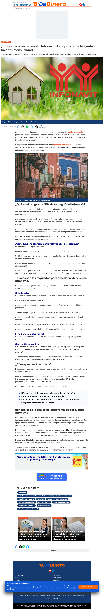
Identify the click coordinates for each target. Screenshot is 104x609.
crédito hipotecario (75, 132)
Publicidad (80, 595)
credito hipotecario (26, 499)
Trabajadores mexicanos (57, 499)
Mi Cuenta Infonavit (26, 502)
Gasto (48, 595)
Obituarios (56, 575)
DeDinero (56, 580)
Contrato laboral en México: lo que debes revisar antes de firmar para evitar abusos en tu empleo (68, 535)
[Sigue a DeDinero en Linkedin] (83, 4)
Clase (16, 578)
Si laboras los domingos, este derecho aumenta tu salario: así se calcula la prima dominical (33, 535)
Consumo (43, 595)
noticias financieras (61, 502)
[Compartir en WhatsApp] (27, 126)
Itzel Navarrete (44, 506)
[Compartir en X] (22, 126)
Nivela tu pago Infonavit (28, 509)
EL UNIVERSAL (19, 575)
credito (41, 499)
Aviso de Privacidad (52, 598)
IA (68, 595)
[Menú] (88, 4)
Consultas (73, 595)
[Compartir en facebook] (18, 126)
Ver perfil (42, 128)
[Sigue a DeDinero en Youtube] (80, 4)
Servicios (23, 518)
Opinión (53, 595)
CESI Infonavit (44, 502)
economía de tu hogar (62, 145)
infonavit (22, 492)
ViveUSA (17, 580)
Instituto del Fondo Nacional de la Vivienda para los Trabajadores (45, 496)
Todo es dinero (62, 595)
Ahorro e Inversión (33, 595)
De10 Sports (57, 578)
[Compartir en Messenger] (31, 126)
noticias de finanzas (26, 506)
